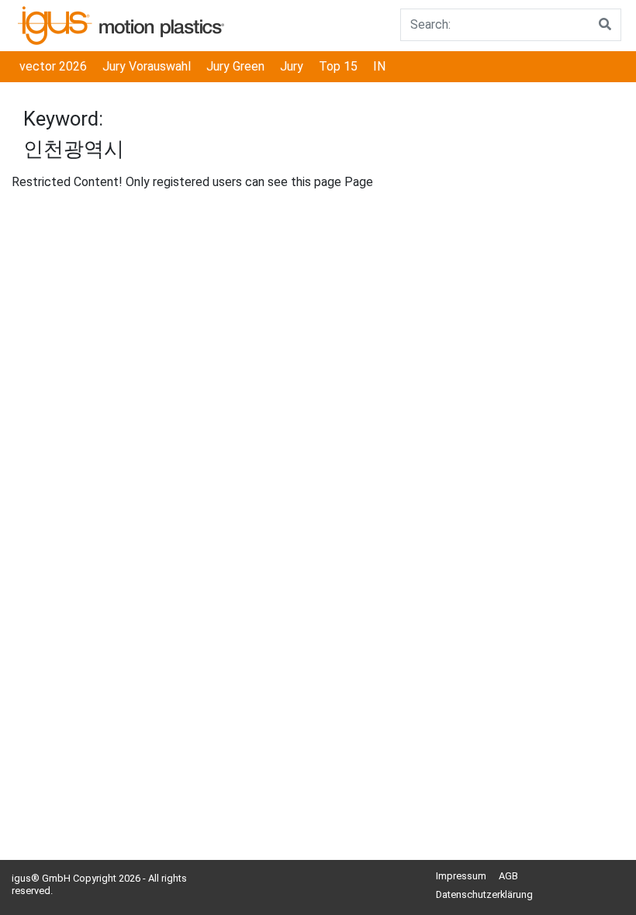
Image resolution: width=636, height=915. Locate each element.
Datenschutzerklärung (484, 894)
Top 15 (338, 66)
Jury (291, 66)
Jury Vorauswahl (146, 66)
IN (379, 66)
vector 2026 (53, 66)
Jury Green (235, 66)
